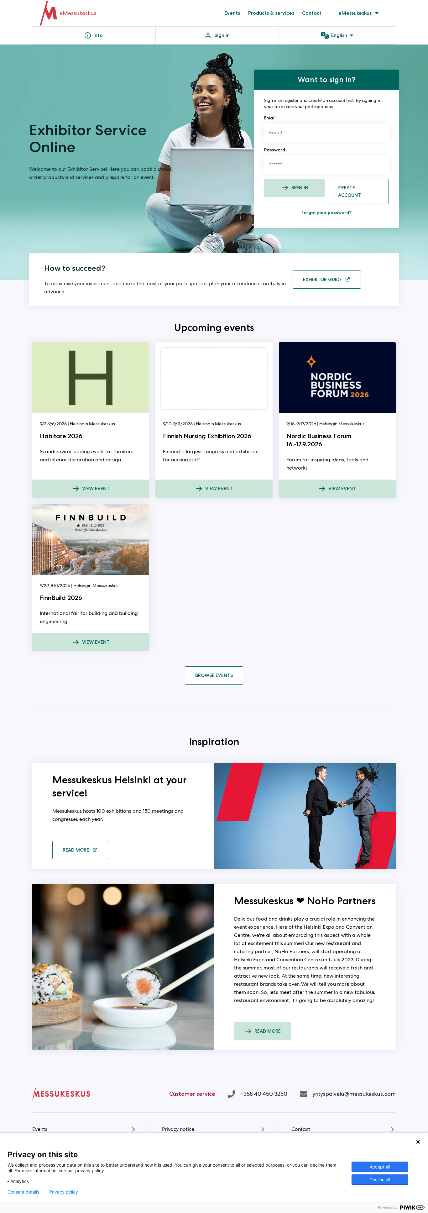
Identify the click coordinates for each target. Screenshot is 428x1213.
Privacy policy (63, 1192)
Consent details (23, 1192)
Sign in (222, 35)
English (339, 35)
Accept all (380, 1166)
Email (270, 118)
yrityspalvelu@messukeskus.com (354, 1093)
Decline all (379, 1179)
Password (274, 150)
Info (98, 35)
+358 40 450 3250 (263, 1093)
